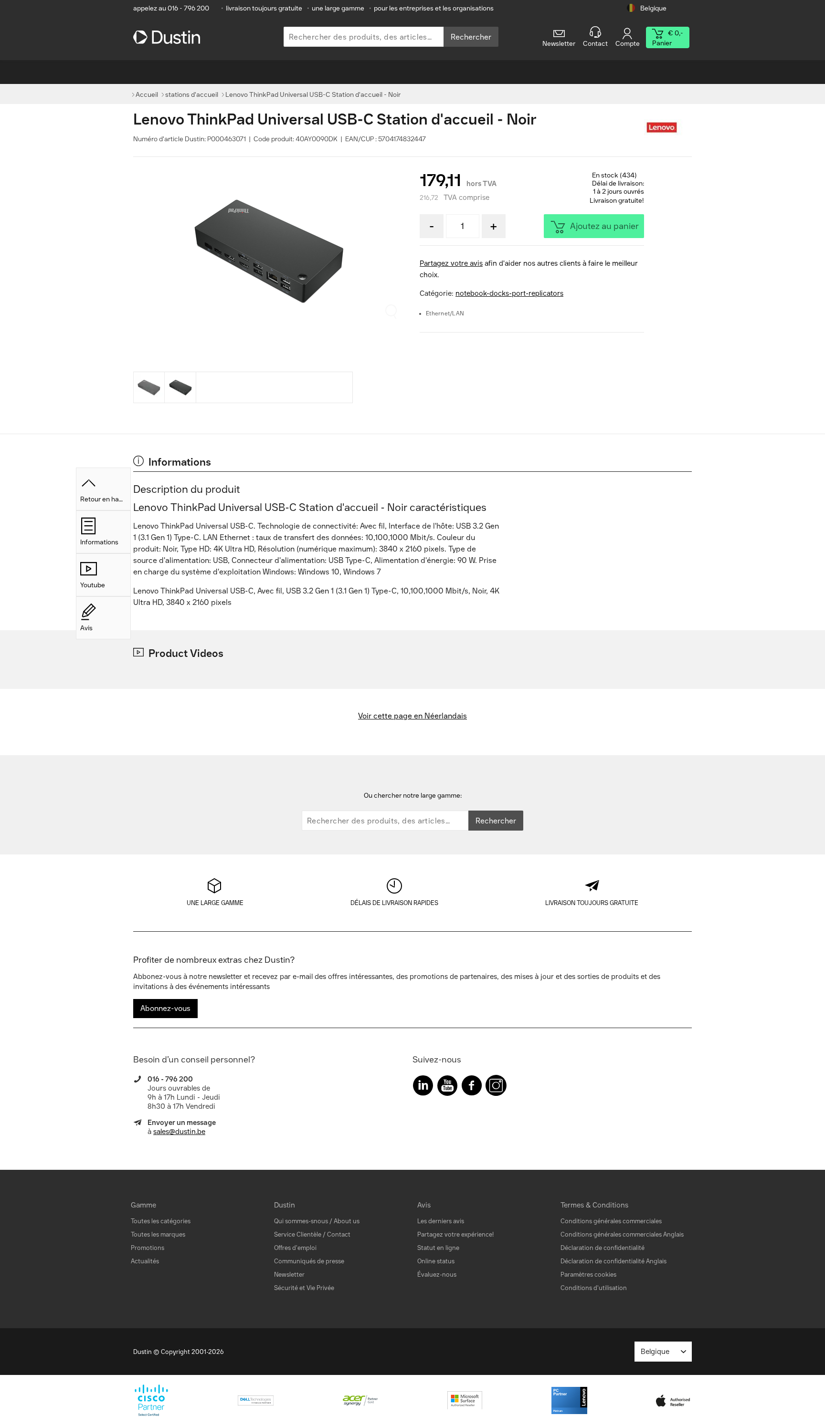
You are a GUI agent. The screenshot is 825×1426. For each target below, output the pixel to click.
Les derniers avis (440, 1221)
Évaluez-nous (436, 1274)
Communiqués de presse (309, 1261)
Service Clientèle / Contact (312, 1234)
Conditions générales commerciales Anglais (622, 1234)
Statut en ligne (438, 1247)
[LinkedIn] (423, 1087)
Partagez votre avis (451, 263)
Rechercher (471, 37)
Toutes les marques (158, 1234)
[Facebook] (471, 1087)
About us (347, 1221)
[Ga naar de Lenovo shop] (668, 128)
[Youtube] (447, 1087)
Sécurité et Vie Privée (304, 1287)
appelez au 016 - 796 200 (171, 8)
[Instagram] (496, 1087)
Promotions (147, 1247)
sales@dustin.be (179, 1131)
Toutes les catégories (160, 1221)
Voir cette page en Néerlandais (412, 715)
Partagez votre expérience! (455, 1234)
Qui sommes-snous (301, 1221)
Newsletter (289, 1274)
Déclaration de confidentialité (603, 1247)
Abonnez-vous (165, 1008)
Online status (436, 1261)
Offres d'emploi (295, 1247)
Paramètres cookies (588, 1274)
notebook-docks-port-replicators (509, 293)
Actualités (145, 1261)
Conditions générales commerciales (611, 1221)
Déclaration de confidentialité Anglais (613, 1261)
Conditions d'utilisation (594, 1287)
